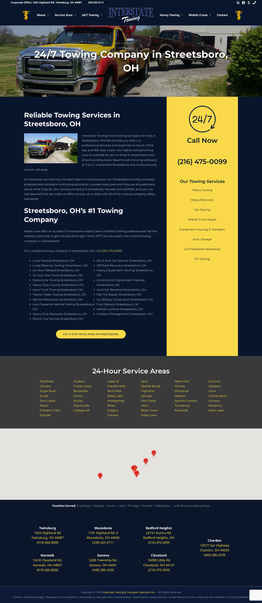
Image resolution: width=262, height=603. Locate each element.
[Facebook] (243, 2)
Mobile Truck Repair (202, 219)
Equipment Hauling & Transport (202, 229)
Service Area (64, 15)
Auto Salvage (202, 239)
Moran (44, 405)
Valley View (149, 415)
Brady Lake (115, 396)
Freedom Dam (50, 410)
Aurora (78, 400)
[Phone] (254, 2)
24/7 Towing (90, 15)
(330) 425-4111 (103, 542)
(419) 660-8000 (47, 542)
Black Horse (149, 410)
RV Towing (202, 259)
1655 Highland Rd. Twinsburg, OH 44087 (57, 2)
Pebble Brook (150, 386)
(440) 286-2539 (103, 570)
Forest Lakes (82, 386)
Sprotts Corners (186, 400)
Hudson (79, 381)
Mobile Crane (198, 15)
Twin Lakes (47, 400)
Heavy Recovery (202, 200)
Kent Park (114, 391)
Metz (144, 405)
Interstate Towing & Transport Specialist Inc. (129, 592)
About (41, 15)
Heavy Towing (169, 15)
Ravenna (215, 405)
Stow (212, 391)
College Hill (81, 410)
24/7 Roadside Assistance (202, 249)
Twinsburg (182, 405)
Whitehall (182, 391)
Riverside (181, 410)
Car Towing (202, 209)
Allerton (180, 396)
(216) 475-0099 (111, 251)
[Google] (238, 2)
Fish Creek (148, 400)
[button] (100, 476)
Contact (222, 15)
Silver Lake (216, 410)
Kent (144, 381)
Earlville (45, 415)
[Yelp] (248, 2)
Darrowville (81, 405)
